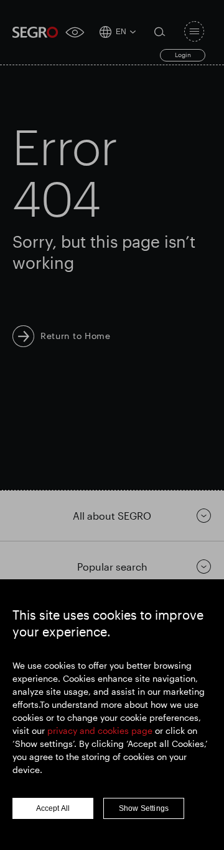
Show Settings (144, 808)
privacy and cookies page (99, 730)
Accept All (53, 808)
